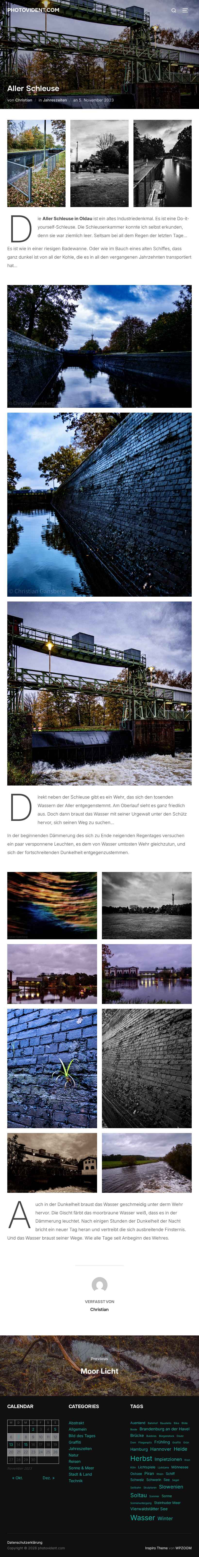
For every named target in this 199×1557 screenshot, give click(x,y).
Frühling (162, 1442)
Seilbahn (135, 1487)
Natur (74, 1455)
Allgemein (78, 1429)
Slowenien (171, 1487)
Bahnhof (153, 1423)
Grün (186, 1442)
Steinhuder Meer (167, 1503)
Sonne (167, 1496)
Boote (133, 1429)
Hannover (160, 1449)
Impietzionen (168, 1459)
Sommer (154, 1496)
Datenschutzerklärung (24, 1542)
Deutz (180, 1436)
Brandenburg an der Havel (165, 1428)
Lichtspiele (146, 1467)
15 (26, 1444)
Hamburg (139, 1449)
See (167, 1480)
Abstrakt (76, 1422)
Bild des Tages (82, 1435)
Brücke (137, 1435)
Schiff (170, 1474)
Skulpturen (150, 1487)
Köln (133, 1467)
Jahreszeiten (55, 100)
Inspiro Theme (156, 1548)
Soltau (138, 1495)
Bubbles (151, 1436)
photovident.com (33, 10)
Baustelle (165, 1423)
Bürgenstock (166, 1436)
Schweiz (137, 1480)
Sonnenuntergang (141, 1503)
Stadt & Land (80, 1474)
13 (11, 1444)
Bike (176, 1423)
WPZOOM (183, 1548)
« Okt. (17, 1477)
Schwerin (153, 1480)
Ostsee (136, 1474)
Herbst (141, 1458)
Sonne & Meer (81, 1467)
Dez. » (49, 1477)
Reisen (75, 1461)
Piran (149, 1473)
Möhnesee (179, 1467)
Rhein (160, 1474)
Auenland (137, 1423)
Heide (180, 1449)
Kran (187, 1460)
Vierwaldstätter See (149, 1508)
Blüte (185, 1423)
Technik (76, 1480)
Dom (133, 1442)
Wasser (142, 1517)
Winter (165, 1518)
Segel (175, 1480)
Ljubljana (163, 1467)
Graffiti (75, 1442)
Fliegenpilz (145, 1442)
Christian (23, 100)
